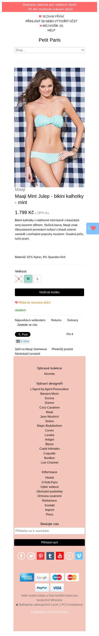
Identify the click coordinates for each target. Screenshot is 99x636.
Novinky (49, 374)
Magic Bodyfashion (49, 425)
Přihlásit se (35, 21)
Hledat (49, 477)
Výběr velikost (49, 487)
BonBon (49, 458)
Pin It (70, 334)
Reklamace (49, 500)
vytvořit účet (66, 21)
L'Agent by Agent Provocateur (49, 389)
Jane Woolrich (49, 416)
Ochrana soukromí (49, 496)
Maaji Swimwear (36, 349)
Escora (49, 398)
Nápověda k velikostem (30, 320)
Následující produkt (27, 353)
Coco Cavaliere (49, 407)
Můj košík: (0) (52, 26)
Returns (56, 320)
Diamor (49, 402)
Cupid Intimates (49, 448)
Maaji (49, 412)
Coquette (49, 453)
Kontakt (50, 505)
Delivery (72, 320)
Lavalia (49, 435)
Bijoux (49, 444)
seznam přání (53, 16)
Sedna (49, 421)
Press (49, 514)
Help (51, 30)
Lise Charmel (49, 462)
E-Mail (24, 341)
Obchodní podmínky (50, 491)
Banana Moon (49, 393)
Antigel (49, 439)
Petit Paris (50, 40)
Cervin (49, 430)
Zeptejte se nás (27, 324)
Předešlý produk (62, 349)
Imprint (49, 510)
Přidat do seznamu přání (34, 302)
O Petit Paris (50, 482)
